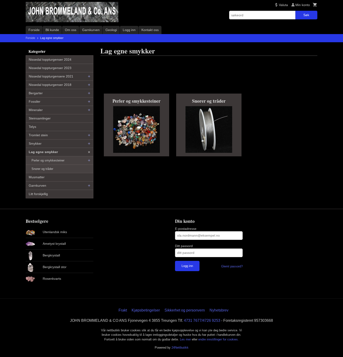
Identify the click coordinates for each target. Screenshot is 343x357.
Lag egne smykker (43, 152)
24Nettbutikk (180, 347)
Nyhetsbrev (219, 310)
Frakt (123, 310)
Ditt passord (184, 246)
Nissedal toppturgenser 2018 (50, 85)
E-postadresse (185, 229)
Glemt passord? (232, 266)
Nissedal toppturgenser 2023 (50, 68)
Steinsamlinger (40, 118)
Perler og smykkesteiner (48, 160)
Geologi (111, 30)
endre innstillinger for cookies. (218, 339)
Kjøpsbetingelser (146, 310)
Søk (306, 15)
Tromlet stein (38, 135)
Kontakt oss (150, 30)
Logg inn (129, 30)
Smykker (35, 143)
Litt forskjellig (38, 194)
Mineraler (36, 110)
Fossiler (34, 101)
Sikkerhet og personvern (184, 310)
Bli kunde (52, 30)
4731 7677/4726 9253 (202, 320)
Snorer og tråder (42, 169)
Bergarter (36, 93)
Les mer (186, 339)
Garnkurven (91, 30)
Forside (34, 30)
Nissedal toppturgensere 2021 (51, 76)
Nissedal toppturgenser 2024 (50, 59)
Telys (32, 127)
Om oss (70, 30)
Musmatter (37, 177)
